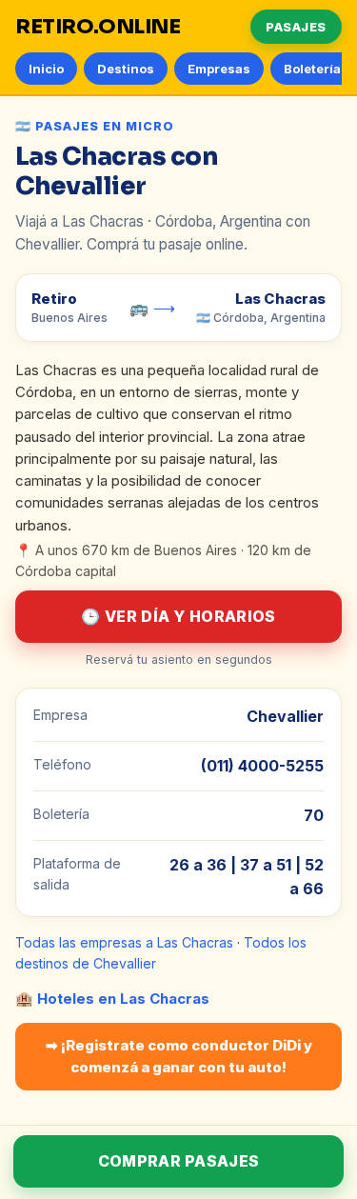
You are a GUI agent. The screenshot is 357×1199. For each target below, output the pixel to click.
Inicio (46, 68)
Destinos (125, 68)
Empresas (219, 68)
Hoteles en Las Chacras (123, 998)
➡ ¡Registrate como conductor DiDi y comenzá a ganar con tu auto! (179, 1056)
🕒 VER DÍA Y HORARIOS (178, 616)
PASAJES (296, 26)
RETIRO (98, 26)
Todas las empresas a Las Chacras (124, 942)
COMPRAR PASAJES (179, 1160)
